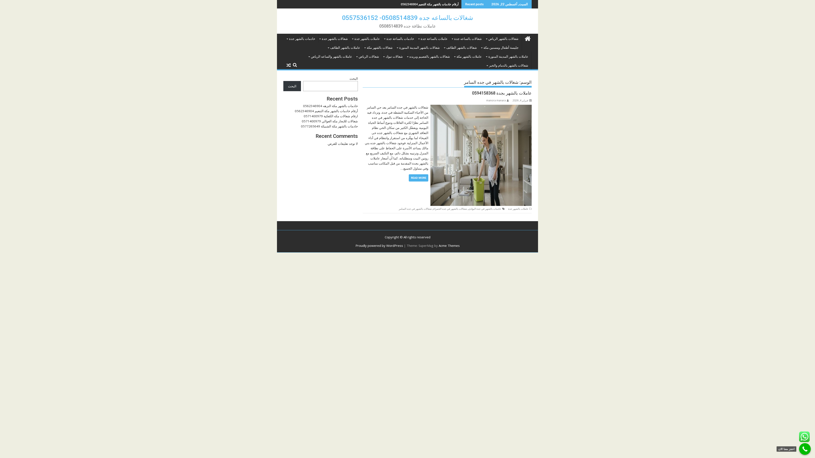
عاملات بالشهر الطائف (345, 48)
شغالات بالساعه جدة (468, 39)
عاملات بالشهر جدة (367, 39)
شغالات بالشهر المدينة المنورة (419, 48)
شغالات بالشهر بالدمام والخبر (508, 65)
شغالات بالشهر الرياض (503, 39)
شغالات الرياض (369, 57)
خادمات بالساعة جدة (400, 39)
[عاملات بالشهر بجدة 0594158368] (481, 107)
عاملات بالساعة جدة (434, 39)
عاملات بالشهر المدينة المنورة (508, 57)
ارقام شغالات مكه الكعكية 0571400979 (433, 4)
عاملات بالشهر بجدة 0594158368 (502, 93)
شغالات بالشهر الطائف (461, 48)
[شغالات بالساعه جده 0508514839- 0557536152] (527, 38)
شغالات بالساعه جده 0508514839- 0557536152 (407, 17)
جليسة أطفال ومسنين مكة (501, 48)
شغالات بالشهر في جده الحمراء (450, 209)
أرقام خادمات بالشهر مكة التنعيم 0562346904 (326, 111)
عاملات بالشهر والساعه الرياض (331, 57)
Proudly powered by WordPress (379, 245)
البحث (354, 78)
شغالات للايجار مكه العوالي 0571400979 (330, 121)
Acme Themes (449, 245)
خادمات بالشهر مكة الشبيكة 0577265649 (329, 126)
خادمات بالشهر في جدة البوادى (485, 209)
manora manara (496, 100)
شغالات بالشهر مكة (380, 48)
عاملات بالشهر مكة (469, 57)
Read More (418, 177)
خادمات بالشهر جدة (302, 39)
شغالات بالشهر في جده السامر (415, 209)
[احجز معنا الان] (805, 449)
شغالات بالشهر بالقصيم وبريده (429, 57)
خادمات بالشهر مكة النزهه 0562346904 (330, 106)
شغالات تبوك (394, 57)
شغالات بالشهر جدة (335, 39)
